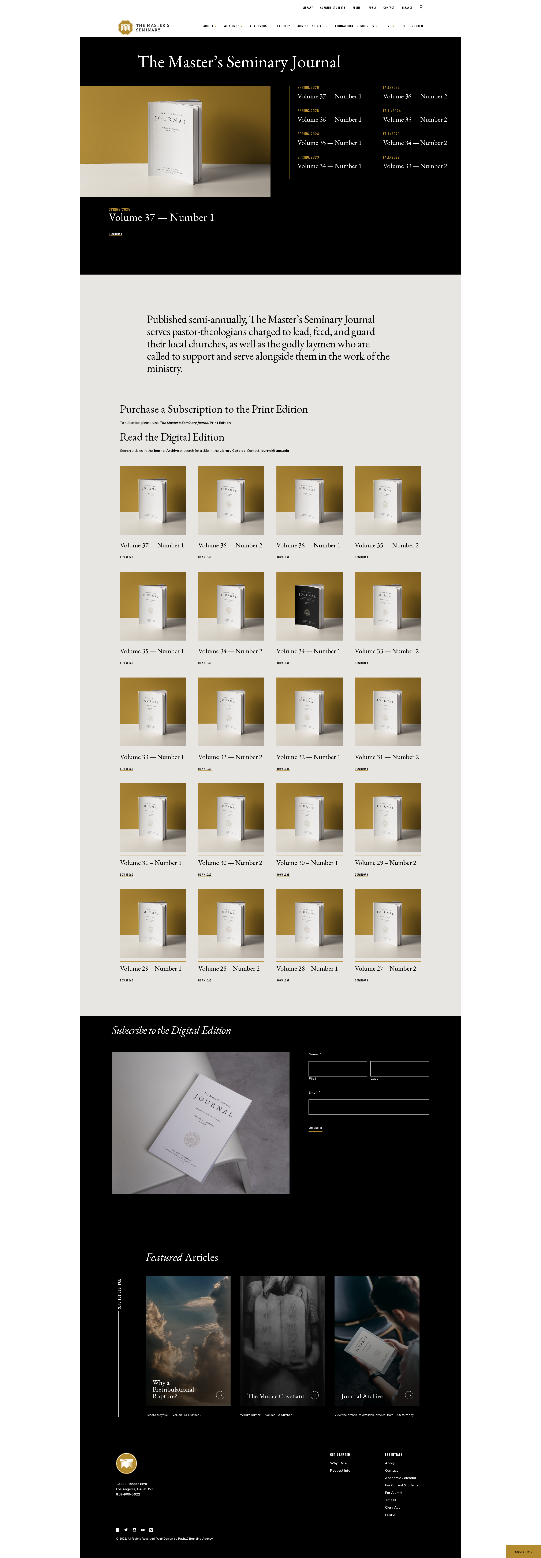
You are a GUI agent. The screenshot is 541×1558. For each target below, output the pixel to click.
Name (315, 1054)
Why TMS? (231, 25)
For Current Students (402, 1485)
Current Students (333, 7)
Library (308, 7)
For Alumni (393, 1492)
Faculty (283, 25)
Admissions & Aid (311, 25)
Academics (258, 25)
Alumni (357, 7)
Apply (372, 7)
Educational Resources (354, 25)
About (208, 25)
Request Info (523, 1551)
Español (407, 7)
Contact (389, 7)
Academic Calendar (400, 1478)
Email (314, 1092)
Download (115, 233)
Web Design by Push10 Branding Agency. (184, 1538)
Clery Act (392, 1507)
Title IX (390, 1500)
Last (374, 1078)
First (312, 1078)
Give (388, 25)
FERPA (390, 1515)
